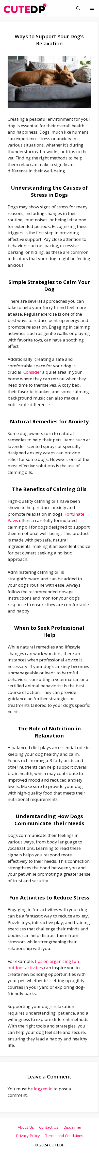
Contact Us (48, 1127)
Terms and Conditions (64, 1135)
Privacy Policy (28, 1135)
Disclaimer (72, 1127)
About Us (26, 1127)
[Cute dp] (25, 8)
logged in (43, 1089)
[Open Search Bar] (78, 8)
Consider (32, 372)
